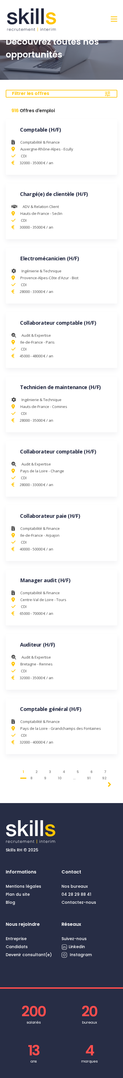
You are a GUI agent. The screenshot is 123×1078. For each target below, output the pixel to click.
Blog (10, 902)
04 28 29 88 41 (76, 894)
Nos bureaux (74, 886)
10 (59, 778)
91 (89, 778)
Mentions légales (23, 886)
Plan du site (18, 894)
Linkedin (77, 947)
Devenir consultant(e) (29, 955)
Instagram (80, 955)
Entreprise (16, 939)
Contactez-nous (78, 902)
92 (104, 778)
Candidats (17, 947)
